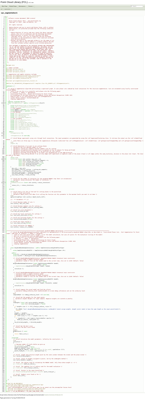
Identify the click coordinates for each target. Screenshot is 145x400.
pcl (1, 9)
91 (2, 135)
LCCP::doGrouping (20, 116)
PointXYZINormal (34, 105)
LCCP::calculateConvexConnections (25, 113)
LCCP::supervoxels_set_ (22, 129)
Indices (36, 348)
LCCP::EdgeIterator (37, 111)
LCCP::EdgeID (31, 109)
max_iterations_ (20, 345)
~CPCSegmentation (15, 135)
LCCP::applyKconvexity (22, 114)
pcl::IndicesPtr (18, 364)
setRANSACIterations (16, 182)
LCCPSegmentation (34, 103)
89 (2, 133)
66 (2, 103)
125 (2, 182)
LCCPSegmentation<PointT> (27, 107)
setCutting (13, 159)
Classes (30, 6)
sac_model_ (48, 349)
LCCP (16, 107)
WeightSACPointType (21, 105)
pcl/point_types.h (19, 70)
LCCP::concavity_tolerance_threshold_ (27, 126)
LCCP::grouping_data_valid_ (23, 122)
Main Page (4, 6)
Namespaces (22, 6)
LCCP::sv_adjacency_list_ (23, 120)
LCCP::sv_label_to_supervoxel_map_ (26, 125)
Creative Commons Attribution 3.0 (53, 395)
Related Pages (13, 6)
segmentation (7, 9)
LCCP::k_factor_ (20, 121)
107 (2, 159)
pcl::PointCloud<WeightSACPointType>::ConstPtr (28, 371)
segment (12, 143)
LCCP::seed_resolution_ (22, 127)
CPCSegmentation (17, 103)
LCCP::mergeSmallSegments (23, 117)
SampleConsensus (21, 266)
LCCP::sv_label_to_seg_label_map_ (25, 124)
